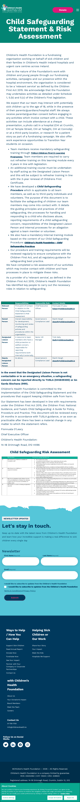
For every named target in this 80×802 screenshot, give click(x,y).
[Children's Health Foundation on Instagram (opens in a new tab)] (27, 744)
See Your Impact (12, 660)
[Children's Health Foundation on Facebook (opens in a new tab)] (20, 744)
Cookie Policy (65, 793)
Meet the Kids (37, 653)
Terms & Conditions (13, 591)
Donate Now (11, 653)
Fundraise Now (12, 657)
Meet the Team (13, 707)
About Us (11, 696)
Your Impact (37, 649)
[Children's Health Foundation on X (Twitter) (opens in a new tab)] (5, 744)
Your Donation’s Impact (16, 700)
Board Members (13, 703)
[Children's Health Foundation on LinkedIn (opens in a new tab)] (13, 744)
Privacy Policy (29, 591)
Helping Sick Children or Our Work (41, 634)
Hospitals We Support (41, 657)
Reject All (70, 797)
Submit (15, 597)
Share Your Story (39, 646)
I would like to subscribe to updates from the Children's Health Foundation (43, 587)
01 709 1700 (12, 724)
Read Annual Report (14, 649)
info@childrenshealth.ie (16, 727)
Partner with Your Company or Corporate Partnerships (15, 666)
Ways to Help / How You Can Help (15, 634)
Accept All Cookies (55, 797)
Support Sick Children (15, 646)
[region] (40, 792)
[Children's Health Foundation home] (11, 10)
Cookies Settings (8, 797)
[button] (76, 10)
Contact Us (10, 673)
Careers (10, 711)
